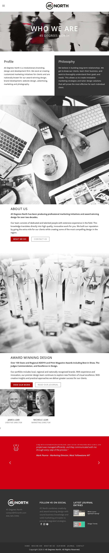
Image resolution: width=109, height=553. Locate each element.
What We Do (49, 543)
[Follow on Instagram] (44, 521)
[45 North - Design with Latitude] (54, 5)
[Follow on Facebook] (41, 521)
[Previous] (10, 461)
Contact (80, 543)
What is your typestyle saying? (93, 510)
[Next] (98, 461)
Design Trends (92, 521)
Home (27, 543)
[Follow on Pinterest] (47, 521)
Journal (71, 543)
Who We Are (37, 543)
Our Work (61, 543)
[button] (3, 6)
